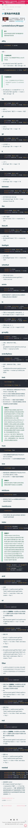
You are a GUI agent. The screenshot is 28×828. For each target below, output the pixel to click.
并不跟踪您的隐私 (13, 1)
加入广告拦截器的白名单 (19, 2)
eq (5, 51)
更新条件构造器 (21, 805)
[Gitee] (14, 820)
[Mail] (10, 820)
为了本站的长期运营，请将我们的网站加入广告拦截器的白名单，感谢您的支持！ (17, 20)
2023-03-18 (10, 9)
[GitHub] (17, 820)
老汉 (4, 9)
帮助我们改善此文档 (7, 798)
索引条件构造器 (7, 805)
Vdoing (9, 822)
